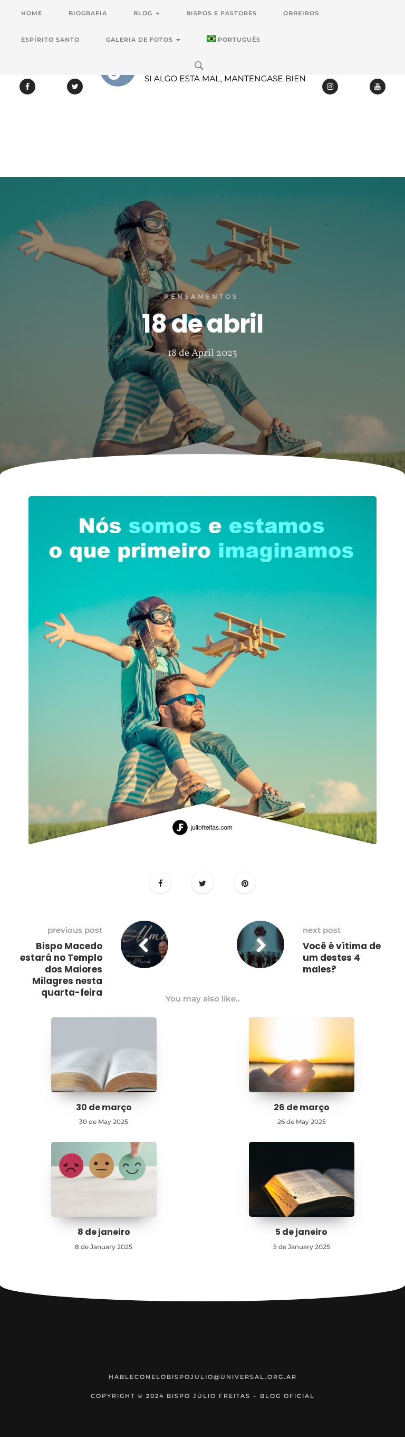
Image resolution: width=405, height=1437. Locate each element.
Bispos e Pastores (221, 13)
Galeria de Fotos (140, 39)
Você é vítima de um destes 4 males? (342, 958)
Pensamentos (201, 296)
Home (31, 13)
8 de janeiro (104, 1232)
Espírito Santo (50, 39)
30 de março (104, 1107)
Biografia (88, 13)
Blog (144, 13)
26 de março (302, 1107)
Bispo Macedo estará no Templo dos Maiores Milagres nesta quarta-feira (61, 969)
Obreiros (301, 13)
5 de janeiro (301, 1232)
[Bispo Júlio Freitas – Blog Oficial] (202, 97)
